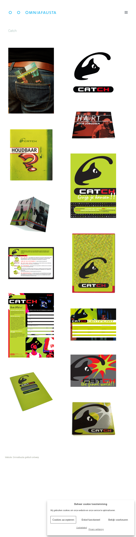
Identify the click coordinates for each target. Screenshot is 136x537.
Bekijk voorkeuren (118, 519)
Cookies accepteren (63, 519)
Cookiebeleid (81, 528)
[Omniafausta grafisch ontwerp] (59, 12)
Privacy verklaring (96, 529)
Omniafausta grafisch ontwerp (26, 457)
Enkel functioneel (91, 519)
